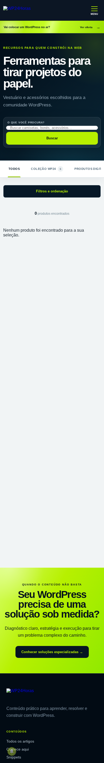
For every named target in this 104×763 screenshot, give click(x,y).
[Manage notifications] (11, 751)
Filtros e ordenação (52, 191)
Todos (14, 168)
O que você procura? (26, 122)
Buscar (52, 138)
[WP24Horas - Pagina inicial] (26, 10)
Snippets (13, 757)
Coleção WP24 (46, 168)
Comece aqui (17, 749)
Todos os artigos (20, 741)
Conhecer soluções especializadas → (52, 652)
